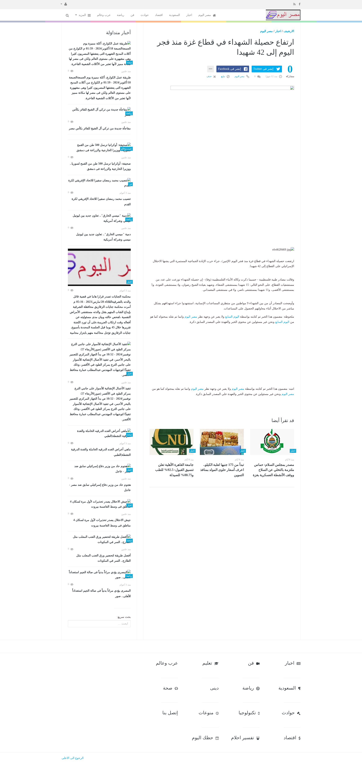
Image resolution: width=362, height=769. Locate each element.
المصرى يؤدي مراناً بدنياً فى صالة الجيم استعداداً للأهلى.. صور (101, 593)
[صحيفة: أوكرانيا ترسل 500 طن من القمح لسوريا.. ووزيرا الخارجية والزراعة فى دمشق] (99, 148)
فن (132, 15)
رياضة (120, 15)
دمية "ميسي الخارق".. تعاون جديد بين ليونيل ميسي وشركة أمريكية (103, 237)
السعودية (174, 15)
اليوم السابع (232, 316)
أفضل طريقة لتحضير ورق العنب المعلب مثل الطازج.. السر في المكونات (103, 558)
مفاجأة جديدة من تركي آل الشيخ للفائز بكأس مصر (100, 128)
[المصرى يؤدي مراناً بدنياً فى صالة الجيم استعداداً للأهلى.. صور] (99, 575)
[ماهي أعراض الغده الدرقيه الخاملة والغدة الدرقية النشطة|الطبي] (99, 434)
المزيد (83, 15)
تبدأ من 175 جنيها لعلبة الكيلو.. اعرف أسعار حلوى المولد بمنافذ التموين (222, 470)
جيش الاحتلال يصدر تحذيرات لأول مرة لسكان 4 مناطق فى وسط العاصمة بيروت (102, 522)
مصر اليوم (205, 15)
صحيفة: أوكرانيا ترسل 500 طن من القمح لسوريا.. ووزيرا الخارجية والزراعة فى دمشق (100, 166)
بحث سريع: (124, 616)
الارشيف (289, 31)
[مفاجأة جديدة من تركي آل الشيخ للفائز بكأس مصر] (99, 112)
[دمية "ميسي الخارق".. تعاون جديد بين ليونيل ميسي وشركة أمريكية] (99, 218)
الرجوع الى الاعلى (73, 758)
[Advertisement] (222, 221)
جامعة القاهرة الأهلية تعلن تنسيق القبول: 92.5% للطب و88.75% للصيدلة (174, 470)
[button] (64, 3)
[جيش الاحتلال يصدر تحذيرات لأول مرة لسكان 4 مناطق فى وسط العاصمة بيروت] (99, 504)
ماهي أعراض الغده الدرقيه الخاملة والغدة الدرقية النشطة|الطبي (101, 452)
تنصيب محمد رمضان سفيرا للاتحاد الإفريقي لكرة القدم (101, 201)
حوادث (145, 15)
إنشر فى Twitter (263, 68)
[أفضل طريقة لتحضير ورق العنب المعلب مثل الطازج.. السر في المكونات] (99, 539)
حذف (209, 76)
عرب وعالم (104, 15)
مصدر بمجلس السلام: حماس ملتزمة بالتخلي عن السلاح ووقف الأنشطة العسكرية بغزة (273, 470)
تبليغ (223, 76)
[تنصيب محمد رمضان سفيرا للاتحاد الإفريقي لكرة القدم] (99, 183)
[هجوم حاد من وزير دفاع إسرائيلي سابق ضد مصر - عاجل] (99, 469)
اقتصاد (159, 15)
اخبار (189, 15)
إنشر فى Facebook (229, 68)
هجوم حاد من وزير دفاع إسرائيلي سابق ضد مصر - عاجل (100, 487)
